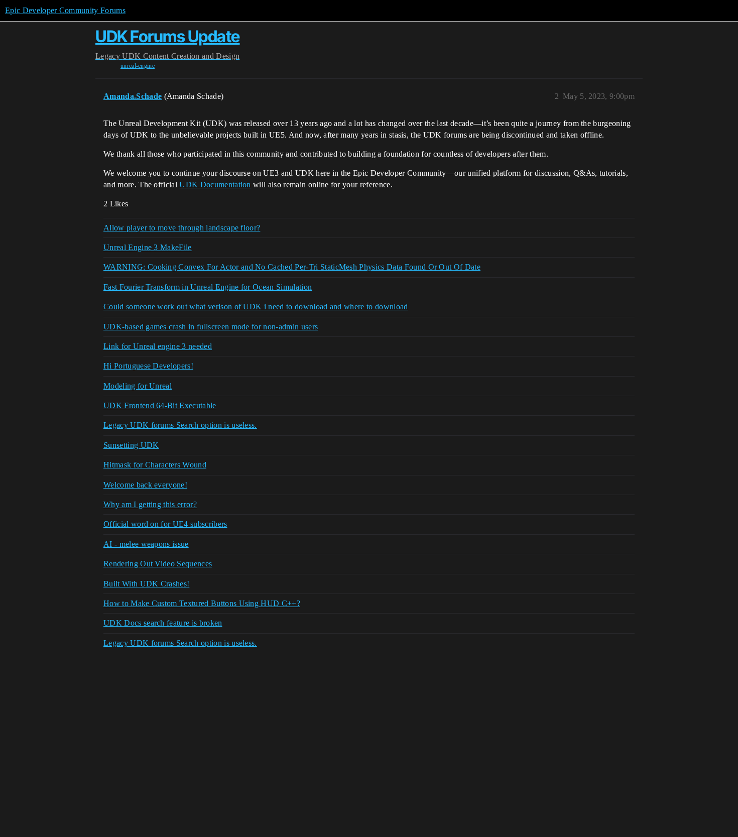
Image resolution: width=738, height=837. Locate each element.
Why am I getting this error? (150, 504)
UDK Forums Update (167, 36)
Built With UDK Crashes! (146, 583)
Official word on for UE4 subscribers (165, 524)
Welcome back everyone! (145, 485)
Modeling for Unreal (137, 386)
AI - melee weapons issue (146, 544)
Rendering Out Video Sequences (157, 563)
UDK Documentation (215, 184)
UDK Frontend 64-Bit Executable (159, 405)
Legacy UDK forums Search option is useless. (180, 425)
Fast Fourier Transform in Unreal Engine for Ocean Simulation (207, 287)
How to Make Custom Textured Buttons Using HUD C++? (201, 603)
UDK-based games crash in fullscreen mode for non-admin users (210, 326)
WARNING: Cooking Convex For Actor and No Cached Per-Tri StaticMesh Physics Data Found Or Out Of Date (291, 267)
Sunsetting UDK (131, 445)
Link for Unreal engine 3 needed (157, 346)
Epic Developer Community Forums (65, 10)
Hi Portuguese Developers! (148, 366)
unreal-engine (137, 65)
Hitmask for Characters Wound (154, 464)
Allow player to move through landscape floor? (181, 227)
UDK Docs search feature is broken (162, 623)
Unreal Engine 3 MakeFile (147, 247)
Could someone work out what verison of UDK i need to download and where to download (255, 306)
